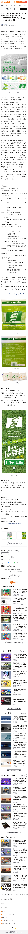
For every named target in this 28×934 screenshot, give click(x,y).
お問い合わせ (14, 575)
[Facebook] (8, 563)
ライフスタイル (5, 553)
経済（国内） (16, 557)
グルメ (11, 5)
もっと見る (23, 651)
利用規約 (4, 917)
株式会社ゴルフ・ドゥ (6, 24)
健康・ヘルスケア (5, 559)
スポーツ (10, 550)
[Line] (14, 563)
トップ (2, 894)
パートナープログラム (7, 914)
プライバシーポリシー (7, 920)
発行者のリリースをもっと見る (14, 642)
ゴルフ (9, 557)
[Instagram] (15, 928)
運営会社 (4, 911)
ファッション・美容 (22, 5)
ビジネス (16, 550)
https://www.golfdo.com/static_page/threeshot (13, 294)
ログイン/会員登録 (22, 2)
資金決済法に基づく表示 (8, 923)
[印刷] (17, 563)
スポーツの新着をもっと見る (14, 708)
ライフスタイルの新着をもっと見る (14, 832)
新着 (2, 5)
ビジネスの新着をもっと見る (14, 770)
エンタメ (6, 5)
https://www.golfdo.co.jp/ (14, 523)
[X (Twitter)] (11, 563)
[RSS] (18, 928)
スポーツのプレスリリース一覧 (14, 894)
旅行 (15, 5)
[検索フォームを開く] (14, 2)
